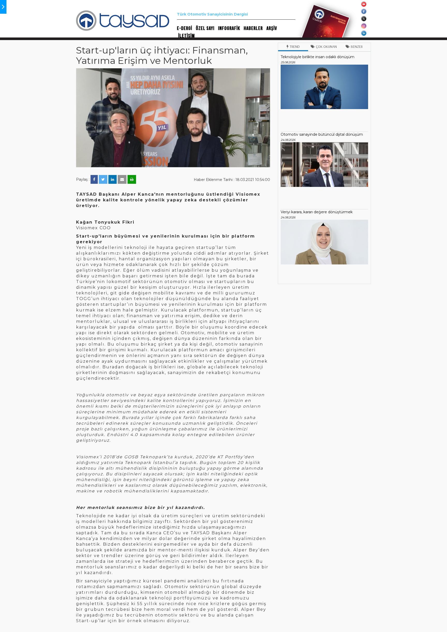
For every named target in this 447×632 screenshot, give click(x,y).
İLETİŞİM (186, 36)
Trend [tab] (295, 46)
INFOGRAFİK (229, 28)
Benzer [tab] (357, 46)
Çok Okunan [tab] (326, 46)
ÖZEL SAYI (205, 28)
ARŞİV (271, 28)
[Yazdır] (132, 179)
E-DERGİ (184, 28)
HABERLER (253, 28)
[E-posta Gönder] (122, 179)
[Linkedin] (112, 179)
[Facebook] (94, 179)
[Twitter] (103, 179)
